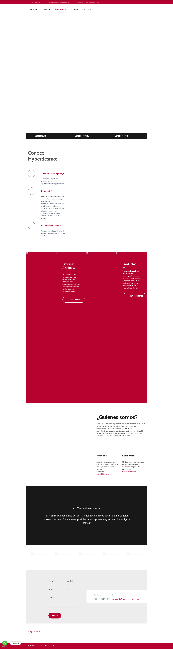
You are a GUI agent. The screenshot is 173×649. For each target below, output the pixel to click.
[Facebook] (133, 632)
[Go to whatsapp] (4, 643)
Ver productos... (82, 136)
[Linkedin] (140, 632)
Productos (47, 9)
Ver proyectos (121, 136)
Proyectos (75, 9)
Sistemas (33, 9)
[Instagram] (136, 632)
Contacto (87, 9)
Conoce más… (101, 472)
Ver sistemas (40, 136)
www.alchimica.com (129, 472)
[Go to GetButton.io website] (5, 647)
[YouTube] (144, 632)
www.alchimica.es (103, 474)
